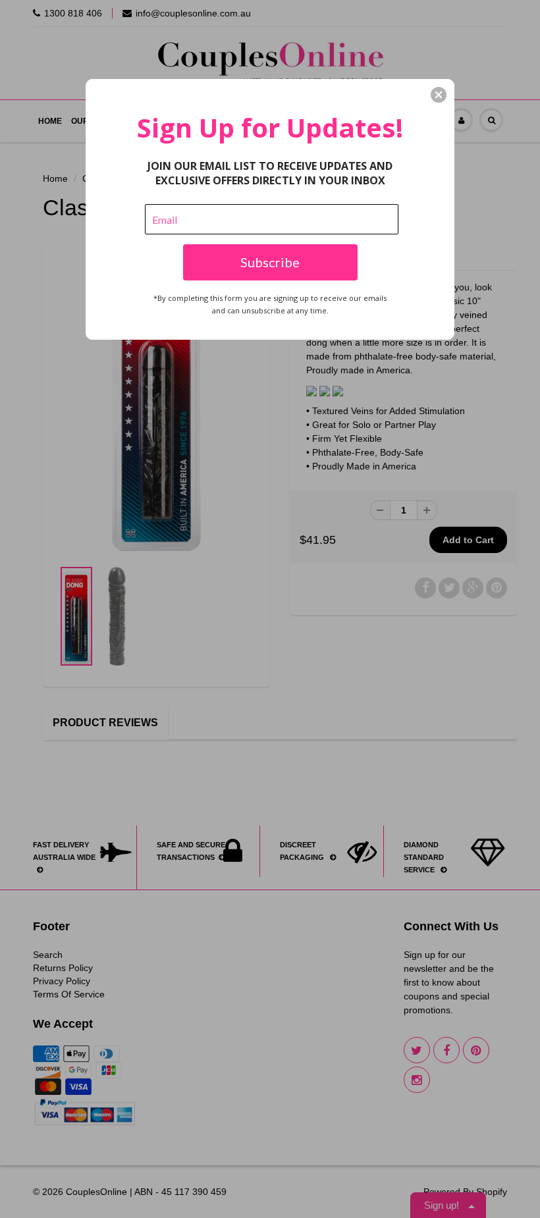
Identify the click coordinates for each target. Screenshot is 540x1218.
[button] (438, 95)
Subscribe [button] (270, 262)
